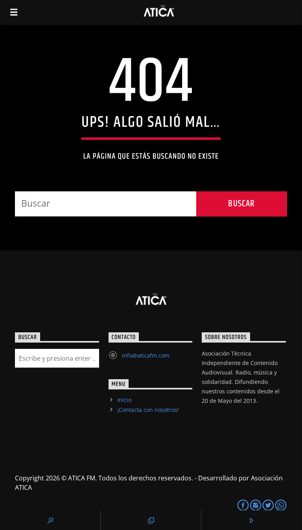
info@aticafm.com (145, 355)
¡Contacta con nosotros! (148, 409)
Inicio (124, 400)
